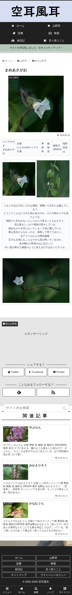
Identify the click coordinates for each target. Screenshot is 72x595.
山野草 (53, 557)
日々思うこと (53, 569)
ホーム (19, 557)
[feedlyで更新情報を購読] (19, 392)
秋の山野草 (11, 323)
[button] (64, 408)
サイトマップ (19, 575)
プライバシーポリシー (53, 575)
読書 (18, 563)
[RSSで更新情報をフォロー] (53, 392)
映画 (53, 563)
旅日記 (19, 569)
